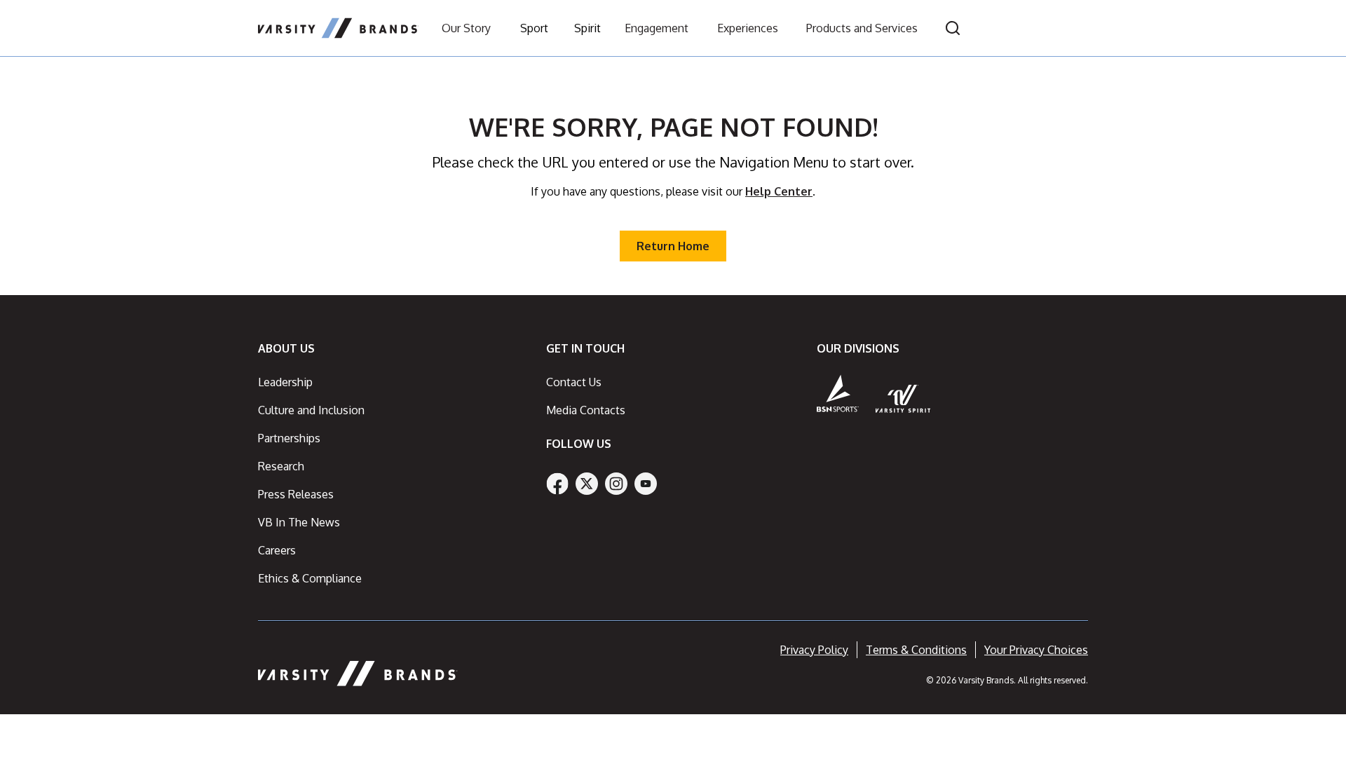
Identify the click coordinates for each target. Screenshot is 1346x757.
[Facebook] (557, 483)
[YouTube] (645, 483)
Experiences (747, 28)
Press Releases (296, 494)
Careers (277, 550)
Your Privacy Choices (1036, 650)
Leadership (285, 382)
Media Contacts (585, 410)
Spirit (587, 28)
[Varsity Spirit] (903, 398)
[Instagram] (616, 483)
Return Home (673, 246)
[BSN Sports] (838, 393)
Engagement (656, 28)
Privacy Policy (814, 650)
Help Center (779, 191)
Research (281, 466)
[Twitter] (586, 483)
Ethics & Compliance (310, 578)
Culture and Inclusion (311, 410)
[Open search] (953, 28)
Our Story (466, 28)
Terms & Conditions (916, 650)
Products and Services (862, 28)
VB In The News (299, 522)
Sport (534, 28)
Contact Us (573, 382)
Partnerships (289, 438)
